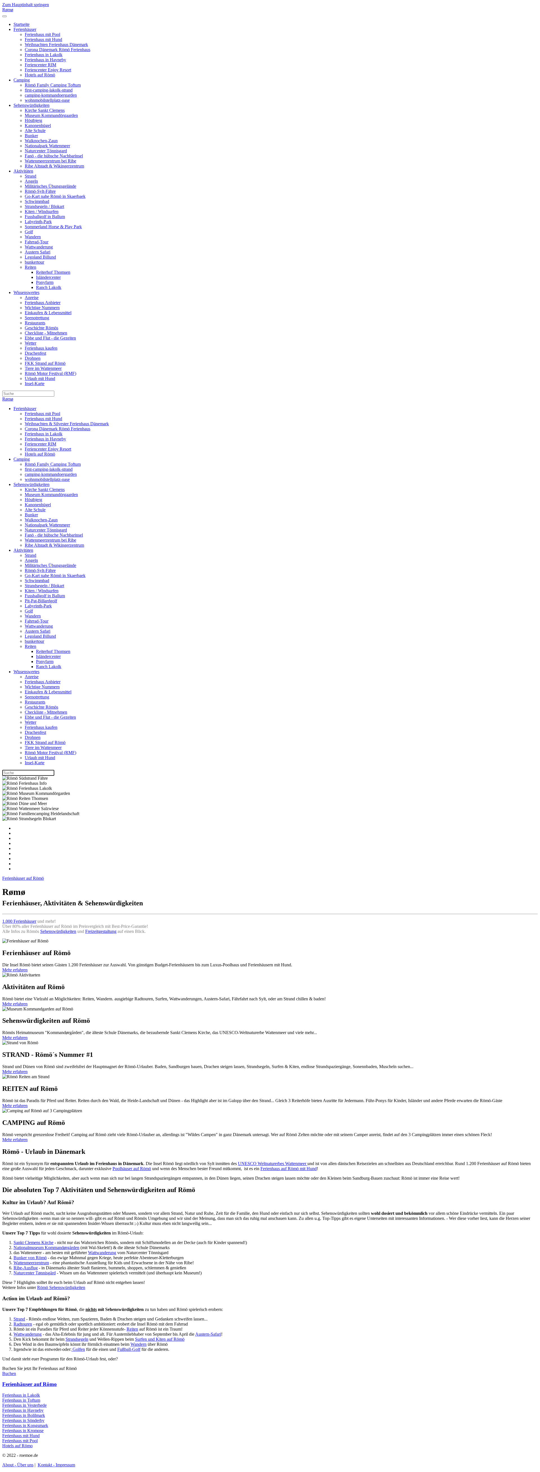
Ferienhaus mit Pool (42, 34)
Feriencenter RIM (40, 64)
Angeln (31, 181)
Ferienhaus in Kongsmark (25, 1425)
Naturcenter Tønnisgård (35, 1272)
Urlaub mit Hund (40, 378)
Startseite (22, 24)
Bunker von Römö (30, 1257)
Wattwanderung (39, 247)
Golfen (78, 1349)
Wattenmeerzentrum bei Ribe (50, 161)
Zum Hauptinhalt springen (25, 4)
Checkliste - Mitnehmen (46, 333)
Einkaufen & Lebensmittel (48, 312)
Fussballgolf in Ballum (45, 216)
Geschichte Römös (41, 327)
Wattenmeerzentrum (31, 1262)
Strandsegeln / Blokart (44, 206)
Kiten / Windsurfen (41, 211)
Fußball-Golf (128, 1349)
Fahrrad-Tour (36, 241)
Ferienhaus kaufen (41, 348)
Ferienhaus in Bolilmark (23, 1415)
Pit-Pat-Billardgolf (41, 600)
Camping (22, 80)
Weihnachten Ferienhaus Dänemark (56, 44)
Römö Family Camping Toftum (53, 85)
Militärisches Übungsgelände (50, 186)
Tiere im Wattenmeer (43, 368)
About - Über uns (17, 1464)
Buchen (9, 1373)
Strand (30, 176)
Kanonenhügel (38, 125)
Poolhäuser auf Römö (131, 1168)
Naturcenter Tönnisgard (46, 150)
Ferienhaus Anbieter (42, 302)
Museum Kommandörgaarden (51, 115)
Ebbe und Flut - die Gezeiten (50, 338)
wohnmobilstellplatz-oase (47, 100)
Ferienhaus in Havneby (45, 59)
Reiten (30, 267)
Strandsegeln (77, 1339)
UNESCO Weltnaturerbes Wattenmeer (272, 1163)
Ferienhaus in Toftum (21, 1400)
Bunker (31, 135)
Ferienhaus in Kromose (23, 1430)
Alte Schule (35, 130)
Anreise (32, 297)
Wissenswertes (26, 292)
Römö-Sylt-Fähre (40, 191)
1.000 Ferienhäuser (19, 921)
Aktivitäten (23, 171)
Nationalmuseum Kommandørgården (46, 1247)
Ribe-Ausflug (26, 1267)
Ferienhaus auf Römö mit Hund (288, 1168)
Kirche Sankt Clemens (45, 110)
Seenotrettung (37, 317)
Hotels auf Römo (17, 1445)
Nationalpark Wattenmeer (47, 145)
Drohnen (32, 358)
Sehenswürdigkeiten (32, 105)
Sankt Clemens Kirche (33, 1242)
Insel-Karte (34, 383)
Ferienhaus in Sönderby (23, 1420)
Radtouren (23, 1324)
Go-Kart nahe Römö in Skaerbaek (55, 196)
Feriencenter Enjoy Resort (48, 69)
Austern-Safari (208, 1334)
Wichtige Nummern (42, 307)
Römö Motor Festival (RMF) (50, 373)
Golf (29, 231)
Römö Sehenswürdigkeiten (61, 1287)
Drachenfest (35, 353)
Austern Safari (37, 252)
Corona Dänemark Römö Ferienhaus (57, 49)
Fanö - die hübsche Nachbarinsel (54, 155)
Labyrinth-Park (38, 221)
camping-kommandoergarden (51, 95)
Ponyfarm (44, 282)
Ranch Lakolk (48, 287)
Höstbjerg (33, 120)
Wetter (30, 343)
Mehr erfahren (15, 969)
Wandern (33, 236)
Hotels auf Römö (40, 75)
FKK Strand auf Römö (45, 363)
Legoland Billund (40, 257)
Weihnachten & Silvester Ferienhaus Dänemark (67, 423)
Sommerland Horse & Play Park (53, 226)
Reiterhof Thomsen (53, 272)
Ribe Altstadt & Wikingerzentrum (54, 166)
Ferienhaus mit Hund (43, 39)
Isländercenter (48, 277)
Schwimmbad (37, 201)
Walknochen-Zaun (41, 140)
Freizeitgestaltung (100, 931)
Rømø (7, 9)
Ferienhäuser (25, 29)
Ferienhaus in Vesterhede (24, 1405)
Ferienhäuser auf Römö (23, 878)
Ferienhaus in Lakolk (43, 54)
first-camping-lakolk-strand (49, 90)
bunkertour (34, 262)
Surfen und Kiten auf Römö (159, 1339)
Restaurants (35, 322)
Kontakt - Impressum (56, 1464)
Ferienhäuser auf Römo (29, 1384)
